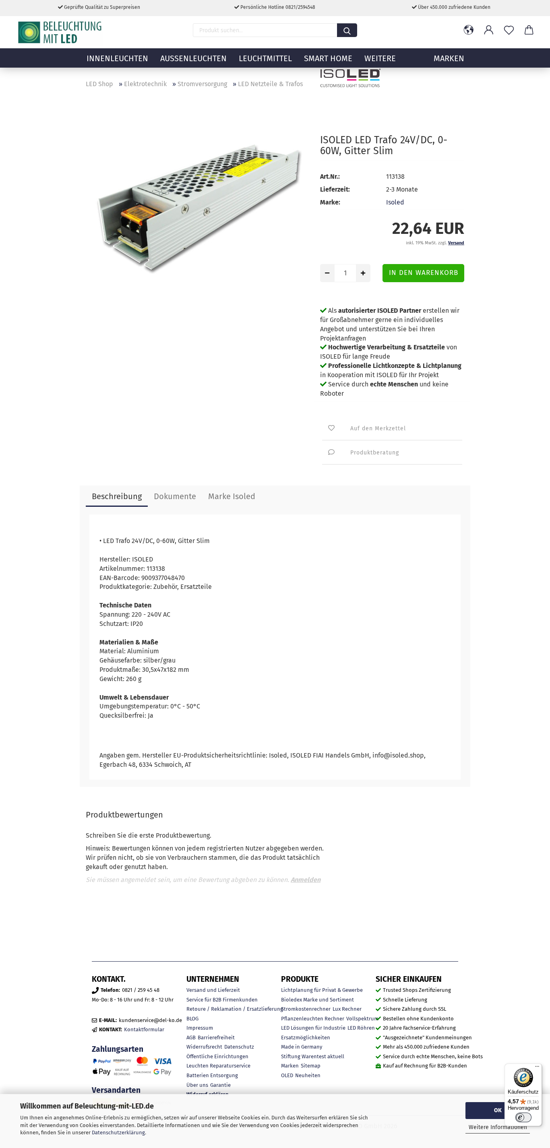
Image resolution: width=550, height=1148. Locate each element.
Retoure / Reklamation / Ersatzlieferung (234, 1009)
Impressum (199, 1028)
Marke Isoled (231, 496)
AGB (191, 1037)
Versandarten (116, 1090)
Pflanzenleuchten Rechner (312, 1019)
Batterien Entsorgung (212, 1075)
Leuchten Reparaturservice (218, 1066)
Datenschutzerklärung (118, 1132)
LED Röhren (361, 1028)
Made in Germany (301, 1047)
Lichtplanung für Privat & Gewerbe (322, 990)
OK (498, 1110)
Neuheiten (307, 1075)
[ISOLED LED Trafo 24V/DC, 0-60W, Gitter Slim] (197, 205)
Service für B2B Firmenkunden (222, 1000)
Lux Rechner (347, 1009)
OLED (287, 1075)
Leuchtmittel (265, 58)
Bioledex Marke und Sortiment (317, 1000)
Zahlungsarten (117, 1049)
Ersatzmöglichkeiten (305, 1037)
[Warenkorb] (529, 30)
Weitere (380, 58)
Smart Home (328, 58)
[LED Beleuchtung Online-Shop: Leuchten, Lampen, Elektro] (61, 32)
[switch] (523, 1117)
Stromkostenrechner (306, 1009)
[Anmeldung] (489, 30)
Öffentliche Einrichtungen (217, 1056)
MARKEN (449, 58)
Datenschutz (239, 1047)
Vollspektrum (362, 1019)
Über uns (197, 1085)
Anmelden (305, 880)
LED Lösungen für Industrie (313, 1028)
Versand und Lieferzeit (213, 990)
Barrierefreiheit (216, 1037)
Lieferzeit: (335, 189)
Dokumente (175, 496)
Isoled (395, 202)
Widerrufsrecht (204, 1047)
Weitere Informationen (498, 1127)
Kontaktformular (144, 1029)
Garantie (220, 1085)
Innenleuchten (117, 58)
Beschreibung (117, 496)
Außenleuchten (193, 58)
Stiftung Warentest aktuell (312, 1056)
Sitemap (310, 1066)
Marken (290, 1066)
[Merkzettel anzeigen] (509, 30)
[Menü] (537, 1068)
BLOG (192, 1019)
